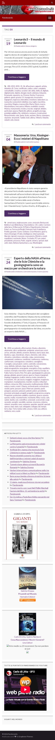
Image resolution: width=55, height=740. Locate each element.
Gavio (19, 232)
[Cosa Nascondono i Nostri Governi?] (27, 614)
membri (29, 382)
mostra (24, 109)
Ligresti (14, 236)
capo (13, 355)
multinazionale (37, 384)
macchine (8, 104)
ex (22, 95)
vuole (18, 411)
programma (39, 393)
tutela (19, 409)
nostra (12, 386)
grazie (18, 97)
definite (12, 366)
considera (29, 362)
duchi (29, 93)
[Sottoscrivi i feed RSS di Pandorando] (3, 2)
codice (30, 88)
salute (6, 400)
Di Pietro (26, 227)
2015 (18, 86)
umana (30, 409)
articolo (13, 353)
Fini (25, 373)
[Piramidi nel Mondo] (27, 568)
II (22, 97)
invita (34, 377)
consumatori (17, 364)
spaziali (40, 404)
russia (43, 398)
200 (8, 86)
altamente (8, 350)
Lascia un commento (43, 124)
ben (47, 353)
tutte (24, 409)
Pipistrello (22, 111)
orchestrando (33, 386)
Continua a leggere (17, 77)
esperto (30, 371)
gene (29, 373)
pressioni (7, 393)
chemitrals (20, 355)
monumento (15, 109)
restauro (32, 113)
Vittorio (39, 118)
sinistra (35, 241)
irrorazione (8, 380)
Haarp (37, 375)
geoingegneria (38, 373)
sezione (33, 115)
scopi (47, 400)
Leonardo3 (17, 102)
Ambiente (19, 271)
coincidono (16, 357)
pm (39, 238)
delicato (18, 366)
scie (16, 400)
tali (39, 407)
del (29, 91)
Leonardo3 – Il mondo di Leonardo (29, 41)
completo (42, 88)
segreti (28, 241)
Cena (16, 88)
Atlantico (7, 88)
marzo (42, 104)
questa (45, 395)
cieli (39, 355)
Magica (15, 104)
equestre (16, 95)
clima (44, 355)
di (41, 91)
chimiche (34, 355)
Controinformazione (32, 142)
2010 (9, 348)
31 (21, 86)
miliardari (43, 382)
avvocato (35, 223)
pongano (7, 391)
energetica (33, 368)
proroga (42, 111)
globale (13, 375)
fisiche (32, 95)
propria (47, 393)
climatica (7, 357)
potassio (22, 391)
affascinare (30, 86)
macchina (41, 102)
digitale (45, 91)
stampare (46, 115)
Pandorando (7, 17)
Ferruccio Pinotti (18, 229)
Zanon (16, 120)
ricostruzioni (42, 113)
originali (37, 109)
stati (12, 407)
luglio (35, 102)
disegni (24, 93)
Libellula (25, 102)
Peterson (30, 389)
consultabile (9, 91)
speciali (47, 404)
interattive (25, 100)
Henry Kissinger (10, 234)
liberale (7, 236)
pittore (29, 111)
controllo (32, 364)
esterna (37, 371)
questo (7, 398)
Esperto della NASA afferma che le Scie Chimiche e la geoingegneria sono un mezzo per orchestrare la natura (27, 263)
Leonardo (8, 102)
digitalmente (9, 93)
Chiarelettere (28, 225)
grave (25, 375)
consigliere (38, 362)
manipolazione (19, 382)
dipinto (17, 93)
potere (34, 391)
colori (35, 88)
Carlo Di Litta (20, 637)
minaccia (14, 384)
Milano (27, 106)
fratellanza (41, 229)
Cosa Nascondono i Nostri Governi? (27, 640)
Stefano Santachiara (21, 243)
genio (13, 97)
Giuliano (26, 232)
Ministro (38, 236)
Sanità (12, 400)
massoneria (30, 236)
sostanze (26, 404)
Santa (22, 115)
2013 (13, 86)
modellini (34, 106)
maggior (28, 380)
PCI (36, 238)
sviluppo (34, 407)
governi (20, 375)
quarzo (39, 395)
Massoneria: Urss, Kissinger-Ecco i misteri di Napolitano (32, 136)
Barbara (33, 353)
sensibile (22, 402)
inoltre (22, 377)
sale (17, 115)
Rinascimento (9, 115)
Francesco (40, 95)
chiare (27, 355)
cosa (6, 366)
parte (12, 389)
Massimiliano (9, 106)
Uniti (35, 409)
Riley (38, 398)
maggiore (36, 380)
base (43, 353)
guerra (44, 232)
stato (10, 243)
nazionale (17, 238)
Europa (43, 371)
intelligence (27, 234)
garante (13, 232)
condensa (18, 359)
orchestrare (44, 386)
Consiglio (8, 364)
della (33, 91)
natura (7, 386)
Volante (45, 118)
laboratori (41, 100)
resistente (32, 398)
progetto (30, 393)
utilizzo (44, 409)
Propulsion (8, 395)
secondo (7, 402)
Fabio (6, 373)
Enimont (45, 227)
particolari (8, 111)
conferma (44, 359)
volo (12, 120)
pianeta (37, 389)
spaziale (34, 404)
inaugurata (29, 97)
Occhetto (30, 238)
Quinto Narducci (33, 637)
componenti (9, 359)
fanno (11, 373)
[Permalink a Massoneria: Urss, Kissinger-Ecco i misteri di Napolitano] (27, 164)
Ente (40, 368)
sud (20, 407)
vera (13, 411)
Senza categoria (31, 46)
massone (21, 236)
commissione (39, 357)
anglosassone (21, 223)
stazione (7, 118)
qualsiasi (32, 395)
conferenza (35, 359)
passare (18, 389)
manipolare (8, 382)
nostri (18, 386)
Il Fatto (20, 234)
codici (40, 225)
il (23, 97)
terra (6, 409)
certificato (23, 88)
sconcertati (40, 400)
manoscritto (24, 104)
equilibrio (46, 368)
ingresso (16, 100)
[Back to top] (48, 733)
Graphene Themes (26, 737)
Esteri (6, 229)
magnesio (45, 380)
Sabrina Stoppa (27, 591)
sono (20, 404)
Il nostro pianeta (42, 271)
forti (35, 229)
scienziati (31, 400)
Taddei (22, 118)
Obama (24, 386)
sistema (44, 402)
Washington (37, 243)
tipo (10, 409)
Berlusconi (44, 223)
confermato (9, 362)
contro (25, 364)
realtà (12, 398)
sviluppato (26, 407)
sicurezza (36, 402)
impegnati (44, 375)
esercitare (22, 371)
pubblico (14, 113)
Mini (20, 384)
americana (11, 223)
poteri (43, 238)
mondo (41, 106)
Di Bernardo (17, 227)
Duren (36, 366)
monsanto (27, 384)
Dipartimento (35, 227)
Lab (18, 380)
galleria (7, 97)
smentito (14, 404)
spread (41, 241)
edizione (35, 93)
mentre (36, 382)
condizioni (26, 359)
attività (19, 353)
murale (30, 109)
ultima (32, 118)
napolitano (8, 238)
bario (39, 353)
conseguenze (19, 362)
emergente (24, 368)
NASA (46, 384)
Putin (23, 241)
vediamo (7, 411)
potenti (29, 391)
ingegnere (8, 100)
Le (47, 100)
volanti (7, 120)
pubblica (25, 395)
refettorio (25, 113)
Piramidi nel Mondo (27, 594)
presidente (8, 241)
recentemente (21, 398)
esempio (14, 371)
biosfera (7, 355)
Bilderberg (19, 225)
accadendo (16, 348)
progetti (36, 111)
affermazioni (26, 348)
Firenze (26, 95)
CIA (36, 225)
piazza (15, 111)
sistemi (7, 404)
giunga (7, 375)
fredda (7, 232)
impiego (7, 377)
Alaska (35, 348)
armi (46, 350)
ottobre (43, 109)
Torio (15, 409)
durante (30, 366)
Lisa (30, 102)
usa (30, 243)
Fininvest (29, 229)
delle (38, 91)
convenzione (41, 364)
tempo (43, 407)
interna (28, 377)
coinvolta (24, 357)
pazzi (24, 389)
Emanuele (8, 95)
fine (21, 373)
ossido (6, 389)
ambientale (21, 350)
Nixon (24, 238)
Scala (27, 115)
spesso (7, 407)
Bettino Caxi (9, 225)
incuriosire (38, 97)
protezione (17, 395)
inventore (33, 100)
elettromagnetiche (11, 368)
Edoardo (42, 93)
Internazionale (38, 234)
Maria (31, 104)
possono (15, 391)
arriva (6, 353)
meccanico (20, 106)
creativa (17, 91)
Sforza (38, 115)
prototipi (7, 113)
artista (44, 86)
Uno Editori (27, 642)
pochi (43, 389)
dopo (24, 366)
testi (27, 118)
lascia (22, 380)
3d (24, 86)
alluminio (41, 348)
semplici (15, 402)
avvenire (25, 353)
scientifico (23, 400)
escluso (7, 371)
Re (19, 113)
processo (16, 241)
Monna (7, 109)
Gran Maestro (35, 232)
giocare (47, 373)
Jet (15, 380)
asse (30, 223)
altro (15, 350)
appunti (38, 86)
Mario (37, 104)
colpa (31, 357)
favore (17, 373)
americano (39, 350)
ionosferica (41, 377)
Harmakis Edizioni (27, 597)
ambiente (30, 350)
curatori (24, 91)
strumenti (15, 118)
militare (7, 384)
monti (44, 236)
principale (16, 393)
